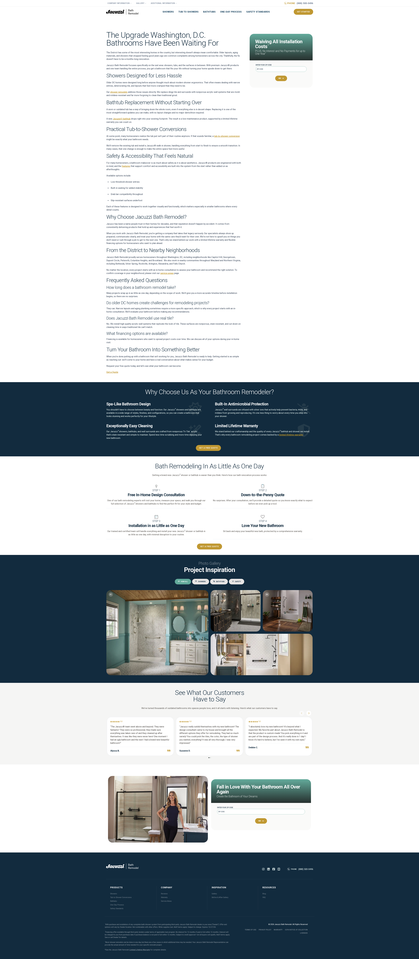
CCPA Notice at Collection (296, 930)
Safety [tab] (238, 581)
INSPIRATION (219, 887)
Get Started (303, 12)
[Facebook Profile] (274, 869)
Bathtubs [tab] (220, 581)
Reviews (164, 894)
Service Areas (166, 901)
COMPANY (166, 887)
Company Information (118, 3)
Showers (168, 11)
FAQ (264, 897)
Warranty (164, 897)
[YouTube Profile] (279, 869)
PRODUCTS (116, 887)
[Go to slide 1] (209, 757)
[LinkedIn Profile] (268, 869)
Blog (264, 894)
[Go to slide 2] (210, 757)
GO (279, 78)
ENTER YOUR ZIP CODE (264, 65)
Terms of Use (250, 930)
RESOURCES (269, 887)
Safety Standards (258, 11)
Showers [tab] (202, 581)
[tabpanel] (209, 632)
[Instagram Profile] (263, 869)
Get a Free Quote (208, 448)
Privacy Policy (265, 930)
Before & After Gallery (220, 897)
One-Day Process (231, 11)
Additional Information (163, 3)
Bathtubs (209, 11)
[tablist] (209, 581)
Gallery (140, 3)
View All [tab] (184, 581)
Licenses (304, 933)
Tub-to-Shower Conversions (121, 897)
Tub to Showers (188, 11)
